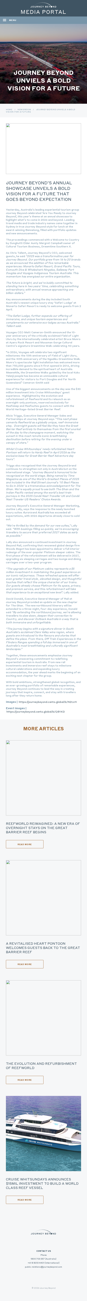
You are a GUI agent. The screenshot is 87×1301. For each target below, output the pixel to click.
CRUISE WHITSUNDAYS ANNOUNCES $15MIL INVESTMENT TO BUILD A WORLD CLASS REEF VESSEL (42, 1183)
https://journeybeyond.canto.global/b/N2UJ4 (48, 701)
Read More (25, 844)
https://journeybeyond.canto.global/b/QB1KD (36, 711)
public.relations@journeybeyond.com (43, 1266)
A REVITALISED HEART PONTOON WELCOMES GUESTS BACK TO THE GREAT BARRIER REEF (43, 947)
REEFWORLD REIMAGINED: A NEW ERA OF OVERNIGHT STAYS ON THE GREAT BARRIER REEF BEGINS (43, 827)
